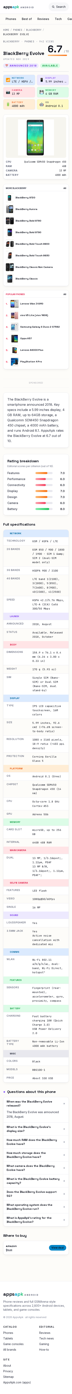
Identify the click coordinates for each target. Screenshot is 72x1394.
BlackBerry (33, 30)
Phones (11, 19)
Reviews (43, 19)
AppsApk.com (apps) (17, 1382)
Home (6, 30)
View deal (57, 1247)
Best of (27, 19)
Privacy (8, 1371)
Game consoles (13, 1344)
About (7, 1365)
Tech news (46, 1338)
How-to (44, 1349)
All (64, 188)
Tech (58, 19)
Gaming (44, 1344)
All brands (9, 1349)
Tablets (8, 1338)
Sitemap (8, 1376)
